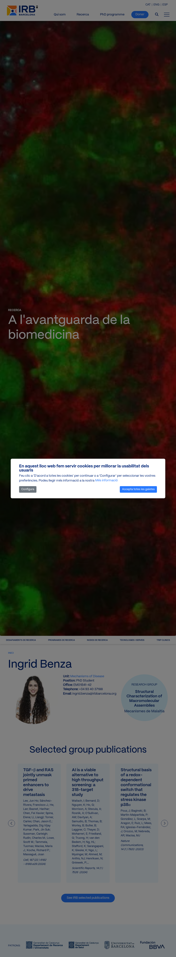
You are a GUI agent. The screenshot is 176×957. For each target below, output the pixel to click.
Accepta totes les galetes (138, 489)
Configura (27, 489)
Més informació (106, 480)
